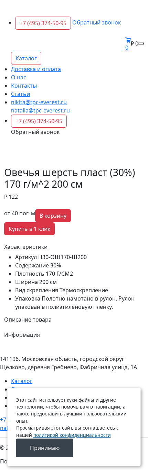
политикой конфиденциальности (72, 435)
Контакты (24, 85)
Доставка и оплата (36, 69)
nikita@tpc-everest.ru (39, 102)
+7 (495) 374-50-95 (43, 23)
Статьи (20, 94)
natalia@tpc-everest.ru (40, 110)
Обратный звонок (96, 22)
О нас (18, 77)
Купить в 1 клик (29, 229)
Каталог (26, 58)
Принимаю (45, 448)
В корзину (53, 215)
